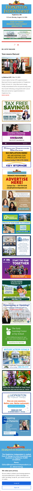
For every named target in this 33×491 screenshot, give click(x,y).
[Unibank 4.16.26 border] (16, 135)
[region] (16, 479)
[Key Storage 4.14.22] (16, 157)
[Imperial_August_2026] (16, 112)
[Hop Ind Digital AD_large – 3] (16, 246)
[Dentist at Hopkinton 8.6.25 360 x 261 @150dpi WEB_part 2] (16, 201)
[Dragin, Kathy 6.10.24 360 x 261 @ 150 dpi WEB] (16, 314)
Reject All (16, 487)
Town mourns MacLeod (10, 54)
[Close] (31, 469)
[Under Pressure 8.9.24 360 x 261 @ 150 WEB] (16, 224)
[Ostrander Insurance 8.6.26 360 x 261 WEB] (16, 291)
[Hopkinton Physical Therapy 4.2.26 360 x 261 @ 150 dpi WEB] (16, 404)
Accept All (16, 483)
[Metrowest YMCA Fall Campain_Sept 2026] (16, 269)
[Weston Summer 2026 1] (16, 381)
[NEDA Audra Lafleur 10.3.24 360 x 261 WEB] (16, 426)
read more (5, 95)
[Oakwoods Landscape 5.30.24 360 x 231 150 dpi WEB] (16, 359)
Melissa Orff (7, 77)
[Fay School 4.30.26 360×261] (16, 336)
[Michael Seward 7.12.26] (17, 35)
